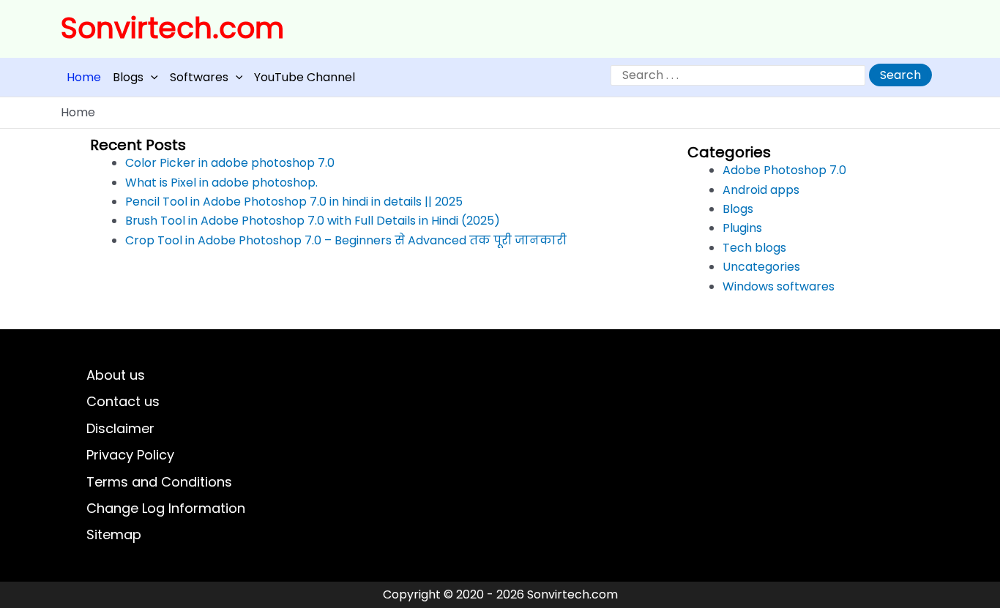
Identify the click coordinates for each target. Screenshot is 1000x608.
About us (115, 375)
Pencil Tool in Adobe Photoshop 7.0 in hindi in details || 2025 (294, 201)
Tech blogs (754, 247)
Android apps (761, 189)
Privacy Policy (130, 455)
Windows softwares (779, 286)
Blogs (128, 77)
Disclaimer (120, 428)
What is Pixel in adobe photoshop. (221, 182)
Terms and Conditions (159, 482)
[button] (150, 77)
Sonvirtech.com (172, 28)
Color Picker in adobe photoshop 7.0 (230, 162)
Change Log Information (165, 508)
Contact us (123, 401)
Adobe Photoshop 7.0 (784, 170)
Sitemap (113, 534)
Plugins (742, 227)
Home (84, 77)
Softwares (199, 77)
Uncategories (761, 266)
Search (900, 75)
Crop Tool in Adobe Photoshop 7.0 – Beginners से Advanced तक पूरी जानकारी (346, 240)
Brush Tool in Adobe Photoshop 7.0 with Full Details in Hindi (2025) (312, 220)
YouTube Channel (304, 77)
